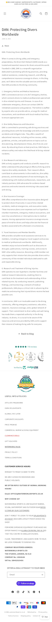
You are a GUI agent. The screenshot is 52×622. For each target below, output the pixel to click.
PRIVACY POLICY (11, 452)
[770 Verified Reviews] (26, 393)
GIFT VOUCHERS (11, 441)
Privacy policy (42, 612)
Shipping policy (26, 616)
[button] (4, 13)
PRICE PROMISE (11, 425)
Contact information (39, 616)
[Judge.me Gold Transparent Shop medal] (14, 357)
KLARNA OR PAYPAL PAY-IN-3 (32, 530)
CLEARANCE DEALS (12, 436)
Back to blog (27, 333)
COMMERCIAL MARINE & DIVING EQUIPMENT (22, 430)
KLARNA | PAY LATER (12, 414)
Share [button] (7, 46)
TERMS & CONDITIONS (13, 458)
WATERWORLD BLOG (12, 447)
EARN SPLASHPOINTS (13, 408)
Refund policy (32, 612)
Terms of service (13, 616)
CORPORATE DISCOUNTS (14, 419)
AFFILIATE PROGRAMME (14, 403)
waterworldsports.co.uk (17, 612)
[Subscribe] (42, 575)
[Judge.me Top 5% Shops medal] (37, 357)
